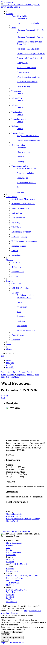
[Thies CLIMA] (23, 7)
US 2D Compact (13, 580)
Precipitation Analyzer (15, 578)
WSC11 (9, 576)
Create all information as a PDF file (15, 531)
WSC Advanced (20, 576)
